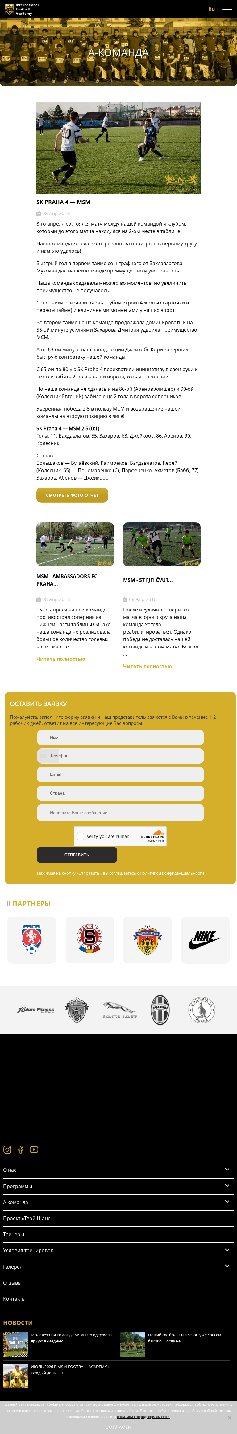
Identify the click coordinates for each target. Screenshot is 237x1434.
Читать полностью (60, 659)
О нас (9, 1169)
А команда (15, 1202)
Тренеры (13, 1234)
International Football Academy (27, 9)
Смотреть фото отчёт (72, 495)
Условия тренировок (28, 1250)
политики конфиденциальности (143, 1417)
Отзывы (12, 1282)
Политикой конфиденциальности (172, 873)
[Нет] (229, 1418)
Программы (17, 1186)
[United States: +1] (48, 756)
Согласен (118, 1427)
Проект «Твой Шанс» (28, 1218)
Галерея (13, 1266)
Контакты (14, 1298)
